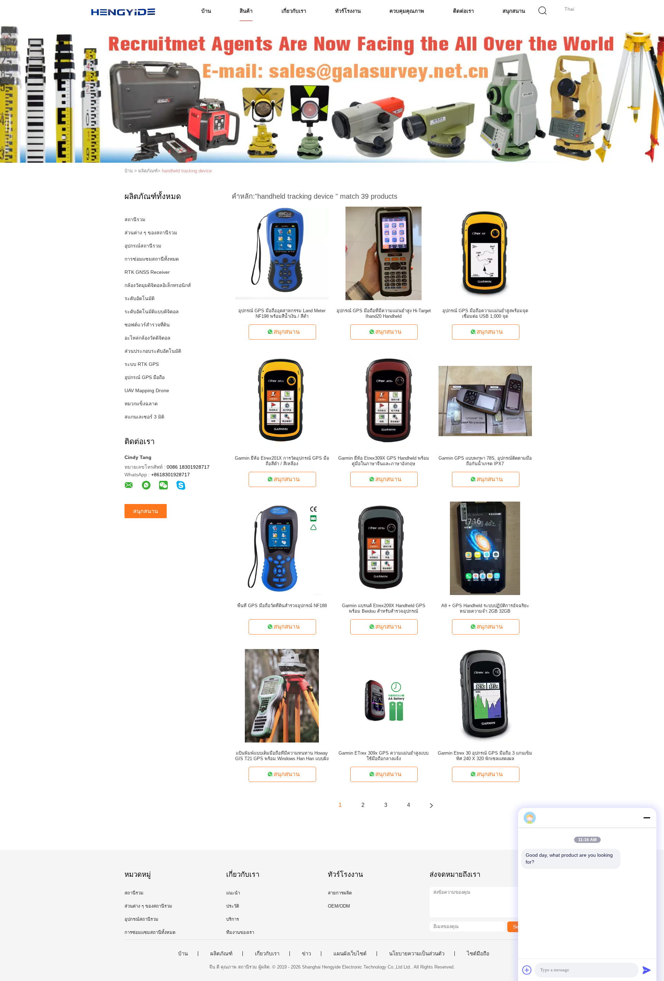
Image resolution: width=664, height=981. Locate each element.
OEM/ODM (339, 906)
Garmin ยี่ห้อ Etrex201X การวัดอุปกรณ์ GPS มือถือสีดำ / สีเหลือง (282, 461)
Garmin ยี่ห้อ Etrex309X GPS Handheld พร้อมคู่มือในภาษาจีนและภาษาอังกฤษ (383, 461)
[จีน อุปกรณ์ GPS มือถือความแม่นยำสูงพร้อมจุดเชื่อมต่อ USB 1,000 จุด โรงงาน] (485, 253)
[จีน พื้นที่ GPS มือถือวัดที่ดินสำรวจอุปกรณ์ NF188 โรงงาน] (282, 547)
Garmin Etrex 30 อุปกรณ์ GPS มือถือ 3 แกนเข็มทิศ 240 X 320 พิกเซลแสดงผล (485, 755)
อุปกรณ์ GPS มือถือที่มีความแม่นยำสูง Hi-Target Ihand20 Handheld (383, 313)
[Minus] (647, 817)
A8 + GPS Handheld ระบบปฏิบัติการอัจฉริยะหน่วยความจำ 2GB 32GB (485, 608)
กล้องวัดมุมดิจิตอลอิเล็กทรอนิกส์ (157, 285)
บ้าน (206, 11)
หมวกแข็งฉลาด (141, 403)
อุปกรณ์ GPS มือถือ (144, 377)
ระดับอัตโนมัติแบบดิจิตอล (151, 311)
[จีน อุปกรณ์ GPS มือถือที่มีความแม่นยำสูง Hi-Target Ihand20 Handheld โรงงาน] (383, 253)
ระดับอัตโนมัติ (139, 298)
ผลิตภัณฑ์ (221, 953)
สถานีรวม (134, 219)
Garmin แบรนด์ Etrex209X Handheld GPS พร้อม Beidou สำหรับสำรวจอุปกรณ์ (383, 608)
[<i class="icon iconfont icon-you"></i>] (431, 805)
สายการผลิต (340, 893)
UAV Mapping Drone (146, 390)
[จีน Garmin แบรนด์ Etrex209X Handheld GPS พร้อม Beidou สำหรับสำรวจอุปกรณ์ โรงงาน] (383, 547)
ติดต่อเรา (463, 11)
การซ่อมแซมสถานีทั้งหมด (151, 259)
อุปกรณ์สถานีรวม (142, 246)
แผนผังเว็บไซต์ (350, 953)
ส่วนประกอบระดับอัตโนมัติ (152, 351)
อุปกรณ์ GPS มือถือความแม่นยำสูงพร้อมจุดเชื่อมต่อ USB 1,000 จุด (485, 313)
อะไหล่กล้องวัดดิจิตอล (147, 338)
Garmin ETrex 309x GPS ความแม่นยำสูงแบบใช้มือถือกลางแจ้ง (383, 755)
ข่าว (306, 953)
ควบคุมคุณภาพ (406, 11)
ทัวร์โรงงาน (348, 11)
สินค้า (246, 11)
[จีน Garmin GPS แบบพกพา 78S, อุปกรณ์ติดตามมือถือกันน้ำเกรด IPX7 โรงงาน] (485, 400)
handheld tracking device (187, 170)
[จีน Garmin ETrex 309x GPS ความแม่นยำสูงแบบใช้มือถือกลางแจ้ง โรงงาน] (383, 695)
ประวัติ (232, 906)
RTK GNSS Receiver (147, 272)
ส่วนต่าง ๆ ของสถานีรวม (150, 232)
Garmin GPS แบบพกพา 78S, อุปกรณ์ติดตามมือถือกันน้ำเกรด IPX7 (485, 461)
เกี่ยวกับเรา (294, 11)
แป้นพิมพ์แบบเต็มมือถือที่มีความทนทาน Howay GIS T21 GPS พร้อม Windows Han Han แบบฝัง (282, 755)
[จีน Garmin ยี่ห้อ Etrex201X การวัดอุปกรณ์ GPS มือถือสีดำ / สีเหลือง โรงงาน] (282, 400)
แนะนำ (233, 893)
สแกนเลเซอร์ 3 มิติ (144, 417)
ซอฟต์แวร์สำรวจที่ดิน (147, 324)
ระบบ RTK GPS (141, 364)
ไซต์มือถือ (478, 953)
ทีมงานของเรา (240, 932)
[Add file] (527, 970)
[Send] (646, 970)
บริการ (232, 919)
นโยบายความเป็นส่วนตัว (416, 953)
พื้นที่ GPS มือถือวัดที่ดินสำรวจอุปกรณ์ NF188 (282, 605)
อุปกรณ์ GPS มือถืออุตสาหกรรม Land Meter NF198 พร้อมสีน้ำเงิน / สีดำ (281, 313)
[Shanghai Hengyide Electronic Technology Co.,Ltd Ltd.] (123, 12)
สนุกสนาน (513, 11)
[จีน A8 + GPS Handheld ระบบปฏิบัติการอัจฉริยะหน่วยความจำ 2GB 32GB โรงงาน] (485, 547)
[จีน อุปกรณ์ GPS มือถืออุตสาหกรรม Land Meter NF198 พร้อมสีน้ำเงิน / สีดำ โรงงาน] (282, 253)
